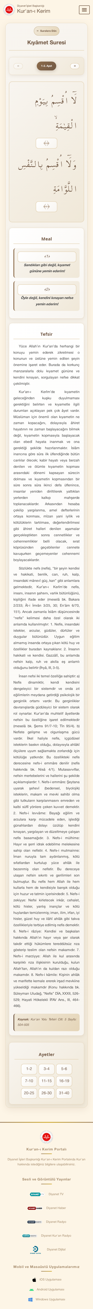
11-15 (47, 1081)
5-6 (64, 1069)
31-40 (64, 1093)
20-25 (29, 1093)
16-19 (64, 1081)
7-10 (29, 1081)
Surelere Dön (46, 30)
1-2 (29, 1069)
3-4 (47, 1069)
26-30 (47, 1093)
